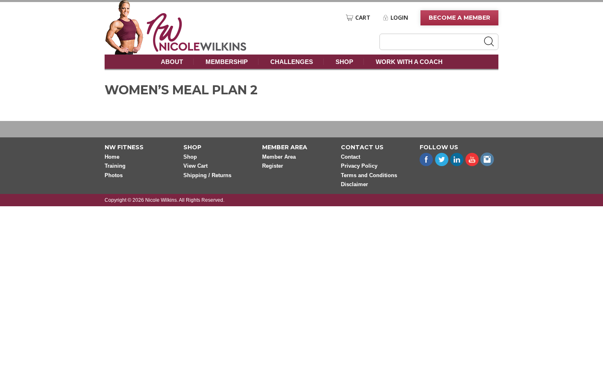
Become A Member (459, 17)
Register (272, 166)
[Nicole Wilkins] (196, 49)
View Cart (195, 166)
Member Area (279, 157)
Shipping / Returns (207, 175)
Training (115, 166)
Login (399, 17)
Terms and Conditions (369, 175)
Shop (344, 62)
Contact (350, 157)
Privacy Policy (359, 166)
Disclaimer (354, 184)
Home (112, 157)
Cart (362, 17)
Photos (114, 175)
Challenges (291, 62)
